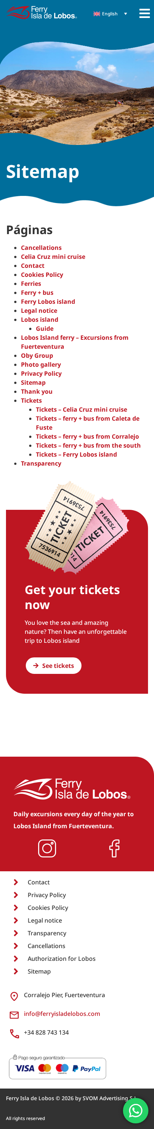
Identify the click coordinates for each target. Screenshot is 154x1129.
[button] (144, 13)
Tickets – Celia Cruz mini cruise (81, 409)
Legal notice (39, 310)
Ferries (31, 283)
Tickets (31, 400)
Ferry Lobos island (48, 301)
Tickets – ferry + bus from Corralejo (87, 436)
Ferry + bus (37, 292)
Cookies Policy (42, 274)
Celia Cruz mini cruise (53, 256)
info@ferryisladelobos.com (62, 1014)
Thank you (37, 391)
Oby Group (37, 355)
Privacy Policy (41, 373)
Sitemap (33, 382)
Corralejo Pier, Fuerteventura (64, 995)
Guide (44, 328)
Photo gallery (41, 364)
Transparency (41, 463)
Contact (32, 265)
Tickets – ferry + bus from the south (88, 445)
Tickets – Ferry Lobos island (76, 454)
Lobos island (39, 319)
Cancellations (41, 247)
